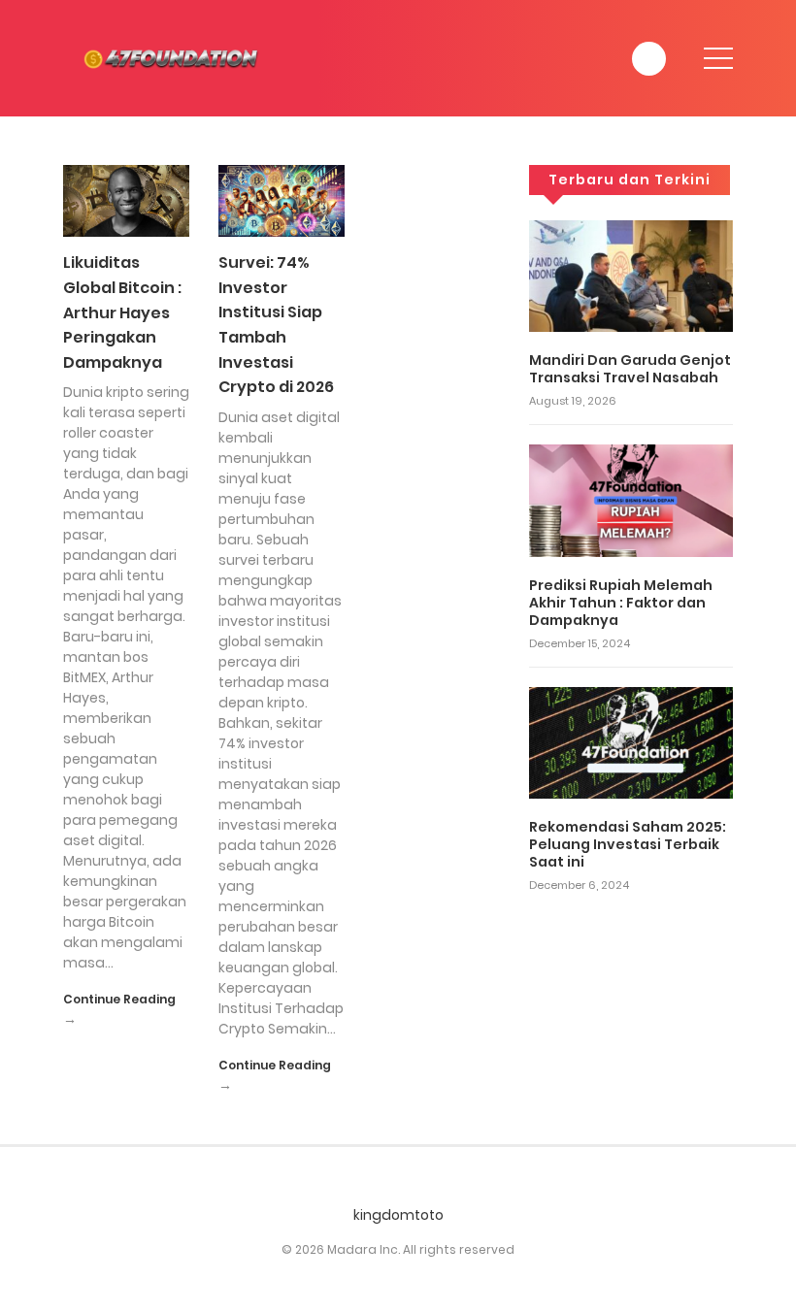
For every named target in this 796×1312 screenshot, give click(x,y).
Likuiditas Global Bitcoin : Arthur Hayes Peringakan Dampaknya (122, 312)
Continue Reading (119, 999)
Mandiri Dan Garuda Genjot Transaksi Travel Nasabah (630, 368)
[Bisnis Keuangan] (174, 57)
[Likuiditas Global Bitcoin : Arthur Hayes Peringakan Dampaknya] (126, 200)
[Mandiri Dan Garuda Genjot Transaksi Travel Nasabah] (631, 274)
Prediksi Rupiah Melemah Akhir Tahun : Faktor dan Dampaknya (621, 602)
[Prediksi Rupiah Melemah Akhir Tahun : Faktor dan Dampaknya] (631, 499)
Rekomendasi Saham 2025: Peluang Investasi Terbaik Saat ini (627, 844)
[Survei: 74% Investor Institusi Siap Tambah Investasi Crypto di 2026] (281, 200)
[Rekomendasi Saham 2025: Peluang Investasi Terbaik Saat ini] (631, 741)
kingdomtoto (398, 1215)
